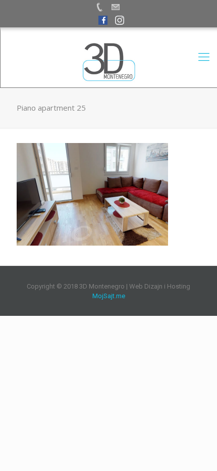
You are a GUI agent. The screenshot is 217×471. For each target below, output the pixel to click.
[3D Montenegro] (109, 62)
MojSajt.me (108, 296)
